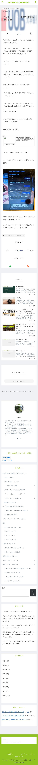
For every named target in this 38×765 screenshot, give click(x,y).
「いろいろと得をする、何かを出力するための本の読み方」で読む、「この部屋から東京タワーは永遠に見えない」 (18, 618)
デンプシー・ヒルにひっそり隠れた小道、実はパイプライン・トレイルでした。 (18, 626)
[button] (30, 34)
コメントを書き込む (19, 381)
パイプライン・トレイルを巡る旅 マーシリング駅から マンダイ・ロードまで (18, 643)
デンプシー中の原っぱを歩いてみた (13, 712)
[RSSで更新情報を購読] (28, 266)
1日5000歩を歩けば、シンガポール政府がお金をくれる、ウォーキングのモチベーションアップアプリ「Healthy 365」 (19, 634)
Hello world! (5, 719)
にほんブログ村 (7, 460)
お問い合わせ (19, 756)
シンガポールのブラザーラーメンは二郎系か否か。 (18, 611)
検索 (3, 588)
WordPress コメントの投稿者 (20, 719)
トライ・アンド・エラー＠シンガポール (14, 235)
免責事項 (9, 754)
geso (27, 712)
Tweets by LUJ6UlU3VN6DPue (11, 742)
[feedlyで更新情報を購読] (10, 266)
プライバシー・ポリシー (28, 754)
